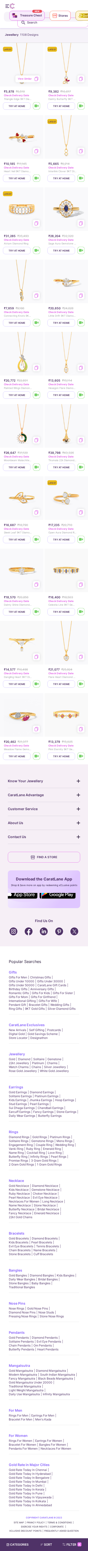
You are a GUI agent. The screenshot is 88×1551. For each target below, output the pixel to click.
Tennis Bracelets (47, 1246)
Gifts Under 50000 (21, 985)
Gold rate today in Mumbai (27, 1481)
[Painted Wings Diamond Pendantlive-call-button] (37, 395)
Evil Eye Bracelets (21, 1246)
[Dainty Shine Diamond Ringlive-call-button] (37, 612)
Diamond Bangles (42, 1275)
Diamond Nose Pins (22, 1312)
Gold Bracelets (19, 1238)
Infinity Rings (39, 1156)
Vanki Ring (16, 1149)
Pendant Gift (17, 1005)
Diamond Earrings (42, 1092)
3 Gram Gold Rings (43, 1160)
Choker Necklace (45, 1193)
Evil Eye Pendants (49, 1341)
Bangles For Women (52, 1444)
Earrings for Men (42, 1415)
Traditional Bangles (22, 1287)
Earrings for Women (48, 1441)
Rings (13, 1132)
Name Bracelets (44, 1250)
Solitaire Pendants (21, 1341)
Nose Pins (17, 1303)
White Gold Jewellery (54, 1071)
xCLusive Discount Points (25, 1530)
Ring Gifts (15, 1008)
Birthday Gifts (18, 989)
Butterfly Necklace (21, 1209)
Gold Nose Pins (37, 1308)
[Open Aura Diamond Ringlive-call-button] (81, 539)
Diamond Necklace (45, 1186)
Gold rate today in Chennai (28, 1470)
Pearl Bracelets (41, 1242)
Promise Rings (18, 1160)
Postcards (54, 1030)
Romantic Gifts (19, 993)
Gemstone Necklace (45, 1189)
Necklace (16, 1180)
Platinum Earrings (46, 1096)
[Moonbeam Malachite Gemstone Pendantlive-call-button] (37, 467)
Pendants (17, 1332)
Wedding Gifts (59, 1005)
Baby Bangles (41, 1283)
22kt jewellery (19, 1063)
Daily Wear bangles (22, 1279)
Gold (12, 1059)
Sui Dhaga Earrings (22, 1108)
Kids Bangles (65, 1275)
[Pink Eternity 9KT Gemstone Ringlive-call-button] (81, 756)
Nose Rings (16, 1308)
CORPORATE (57, 1526)
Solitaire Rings (18, 1141)
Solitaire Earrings (20, 1096)
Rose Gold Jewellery (23, 1071)
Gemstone (54, 1059)
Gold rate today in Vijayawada (30, 1497)
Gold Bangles (18, 1275)
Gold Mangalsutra (21, 1370)
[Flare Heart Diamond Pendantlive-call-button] (81, 684)
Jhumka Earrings (40, 1100)
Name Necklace (20, 1205)
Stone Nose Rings (52, 1316)
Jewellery (17, 1054)
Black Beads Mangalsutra (55, 1378)
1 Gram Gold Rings (49, 1164)
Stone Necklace (45, 1205)
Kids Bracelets (18, 1242)
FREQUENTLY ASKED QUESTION (61, 1530)
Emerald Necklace (46, 1213)
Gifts (13, 972)
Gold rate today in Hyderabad (30, 1474)
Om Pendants (42, 1345)
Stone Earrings (66, 1112)
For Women (18, 1435)
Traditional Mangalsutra (25, 1386)
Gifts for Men (18, 977)
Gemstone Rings (42, 1141)
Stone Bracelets (20, 1254)
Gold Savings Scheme (43, 1034)
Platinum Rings (60, 1137)
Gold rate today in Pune (26, 1493)
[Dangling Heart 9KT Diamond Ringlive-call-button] (37, 684)
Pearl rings (58, 1156)
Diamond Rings (19, 1137)
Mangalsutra (19, 1365)
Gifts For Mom (18, 997)
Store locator (18, 1038)
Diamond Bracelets (45, 1238)
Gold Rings (39, 1137)
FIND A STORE (47, 857)
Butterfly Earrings (50, 1116)
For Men (15, 1410)
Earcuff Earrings (19, 1112)
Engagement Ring (21, 1145)
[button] (48, 1544)
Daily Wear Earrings (22, 1116)
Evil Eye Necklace (45, 1197)
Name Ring (16, 1152)
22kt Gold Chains (20, 1217)
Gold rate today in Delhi (26, 1485)
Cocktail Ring (36, 1152)
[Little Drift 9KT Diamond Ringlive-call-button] (81, 323)
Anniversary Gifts (42, 989)
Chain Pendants (20, 1345)
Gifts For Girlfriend (43, 997)
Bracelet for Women (22, 1444)
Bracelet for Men (20, 1419)
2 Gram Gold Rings (21, 1164)
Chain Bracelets (20, 1250)
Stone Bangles (19, 1283)
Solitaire (38, 1059)
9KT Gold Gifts (35, 1008)
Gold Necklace (19, 1186)
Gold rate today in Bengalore (29, 1477)
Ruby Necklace (19, 1193)
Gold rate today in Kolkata (27, 1501)
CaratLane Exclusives (27, 1025)
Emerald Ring (52, 1149)
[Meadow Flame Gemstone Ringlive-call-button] (37, 756)
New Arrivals (17, 1030)
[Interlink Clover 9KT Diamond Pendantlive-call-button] (81, 178)
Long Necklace (52, 1201)
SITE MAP (19, 1522)
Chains (36, 1067)
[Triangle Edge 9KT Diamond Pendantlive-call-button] (37, 106)
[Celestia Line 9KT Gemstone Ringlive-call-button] (81, 612)
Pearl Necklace (19, 1197)
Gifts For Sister (63, 993)
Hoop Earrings (64, 1100)
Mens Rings (64, 1141)
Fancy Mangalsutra (22, 1378)
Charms (52, 1063)
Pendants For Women (23, 1448)
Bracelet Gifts (38, 1005)
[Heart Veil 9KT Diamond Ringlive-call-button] (37, 178)
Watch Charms (19, 1067)
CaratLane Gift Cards (51, 985)
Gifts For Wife (48, 1001)
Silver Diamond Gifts (62, 1008)
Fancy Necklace (20, 1213)
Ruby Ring (33, 1149)
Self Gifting (36, 1030)
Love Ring (55, 1152)
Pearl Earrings (39, 1104)
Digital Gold (17, 1034)
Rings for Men (18, 1415)
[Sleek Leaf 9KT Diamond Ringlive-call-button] (37, 539)
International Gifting (22, 1001)
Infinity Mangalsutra (56, 1394)
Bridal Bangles (48, 1279)
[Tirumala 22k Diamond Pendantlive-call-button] (81, 467)
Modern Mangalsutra (23, 1374)
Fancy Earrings (43, 1112)
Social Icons (23, 899)
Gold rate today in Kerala (26, 1489)
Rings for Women (20, 1441)
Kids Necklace (19, 1189)
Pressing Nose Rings (23, 1316)
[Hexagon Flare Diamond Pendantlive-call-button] (81, 395)
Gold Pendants (19, 1337)
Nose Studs (46, 1312)
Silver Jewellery (55, 1067)
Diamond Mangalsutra (51, 1370)
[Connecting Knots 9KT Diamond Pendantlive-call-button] (37, 323)
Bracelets (16, 1233)
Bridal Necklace (48, 1209)
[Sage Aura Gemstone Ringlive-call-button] (81, 250)
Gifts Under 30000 (50, 981)
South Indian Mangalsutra (57, 1374)
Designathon (39, 1038)
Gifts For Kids (41, 993)
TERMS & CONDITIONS (59, 1522)
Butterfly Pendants (21, 1349)
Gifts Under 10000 (21, 981)
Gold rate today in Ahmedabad (30, 1505)
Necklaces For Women (24, 1201)
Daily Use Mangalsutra (24, 1394)
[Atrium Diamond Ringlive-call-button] (37, 250)
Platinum (38, 1063)
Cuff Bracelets (43, 1254)
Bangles (15, 1270)
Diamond (24, 1059)
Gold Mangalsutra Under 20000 (30, 1382)
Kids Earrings (17, 1100)
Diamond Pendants (45, 1337)
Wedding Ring (64, 1145)
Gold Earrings (18, 1092)
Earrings (16, 1087)
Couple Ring (44, 1145)
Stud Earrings (18, 1104)
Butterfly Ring (18, 1156)
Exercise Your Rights (34, 1526)
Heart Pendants (47, 1349)
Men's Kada (43, 1419)
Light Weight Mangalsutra (26, 1390)
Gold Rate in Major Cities (29, 1465)
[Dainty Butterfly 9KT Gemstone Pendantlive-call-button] (81, 106)
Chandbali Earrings (50, 1108)
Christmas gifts (40, 977)
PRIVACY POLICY (36, 1522)
